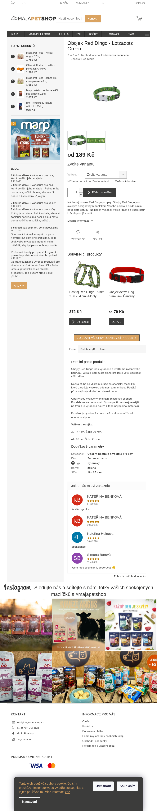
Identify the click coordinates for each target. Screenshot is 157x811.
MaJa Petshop (25, 733)
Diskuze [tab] (103, 349)
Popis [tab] (72, 349)
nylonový (93, 462)
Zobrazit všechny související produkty (107, 337)
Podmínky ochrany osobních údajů (103, 735)
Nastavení (29, 801)
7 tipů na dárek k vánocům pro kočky (33, 203)
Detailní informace (78, 220)
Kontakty (82, 3)
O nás (64, 3)
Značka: (82, 58)
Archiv (19, 285)
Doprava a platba (92, 731)
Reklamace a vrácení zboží (98, 745)
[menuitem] (16, 34)
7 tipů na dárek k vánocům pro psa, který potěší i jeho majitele (32, 177)
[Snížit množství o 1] (81, 194)
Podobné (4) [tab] (87, 349)
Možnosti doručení (126, 181)
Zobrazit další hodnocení (129, 576)
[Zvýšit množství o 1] (81, 190)
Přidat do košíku (102, 192)
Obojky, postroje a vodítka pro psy (110, 453)
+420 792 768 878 (28, 727)
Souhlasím (127, 786)
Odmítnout (103, 786)
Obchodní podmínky (94, 740)
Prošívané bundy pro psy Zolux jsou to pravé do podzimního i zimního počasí (34, 253)
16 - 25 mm (94, 472)
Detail (116, 321)
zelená (91, 467)
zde (67, 792)
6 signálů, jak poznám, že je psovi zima (34, 227)
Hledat (93, 18)
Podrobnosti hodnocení (115, 55)
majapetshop (24, 739)
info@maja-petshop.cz (30, 722)
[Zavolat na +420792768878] (16, 2)
